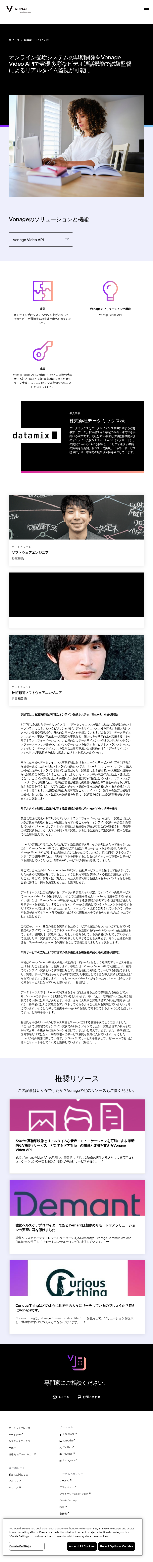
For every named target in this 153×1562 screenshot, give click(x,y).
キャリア (13, 1487)
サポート (13, 1447)
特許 (62, 1507)
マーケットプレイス (19, 1428)
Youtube (68, 1453)
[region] (73, 1537)
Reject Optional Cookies (116, 1546)
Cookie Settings (68, 1500)
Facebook (68, 1434)
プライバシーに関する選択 (74, 1493)
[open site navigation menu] (146, 9)
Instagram (69, 1460)
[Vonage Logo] (18, 10)
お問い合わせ (92, 1396)
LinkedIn (68, 1440)
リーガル (64, 1480)
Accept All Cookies (82, 1546)
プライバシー (67, 1487)
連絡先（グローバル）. (21, 1454)
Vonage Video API (28, 240)
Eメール (64, 1396)
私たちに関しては (18, 1474)
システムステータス (19, 1441)
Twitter (67, 1447)
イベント (13, 1481)
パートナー (15, 1434)
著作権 (63, 1513)
